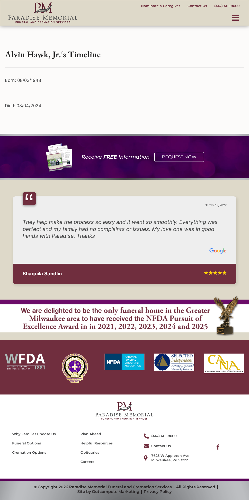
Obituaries (89, 443)
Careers (87, 452)
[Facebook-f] (218, 437)
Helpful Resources (96, 434)
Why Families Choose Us (34, 424)
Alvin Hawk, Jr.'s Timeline (53, 54)
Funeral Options (26, 434)
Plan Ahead (90, 424)
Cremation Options (29, 443)
